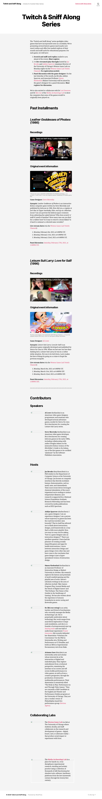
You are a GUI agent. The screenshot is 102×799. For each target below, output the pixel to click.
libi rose (39, 93)
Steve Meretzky (48, 200)
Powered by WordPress (35, 795)
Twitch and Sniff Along (12, 4)
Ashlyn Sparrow (49, 64)
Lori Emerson (65, 91)
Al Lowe (46, 341)
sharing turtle (50, 629)
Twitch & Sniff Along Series (83, 3)
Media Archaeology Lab (55, 93)
